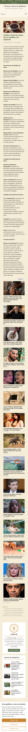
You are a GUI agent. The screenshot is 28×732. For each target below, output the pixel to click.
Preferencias (14, 724)
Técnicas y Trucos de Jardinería (15, 6)
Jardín (6, 607)
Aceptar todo (14, 720)
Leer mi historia (14, 650)
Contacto (10, 0)
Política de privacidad (20, 0)
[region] (14, 717)
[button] (26, 14)
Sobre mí (4, 0)
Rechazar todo (14, 728)
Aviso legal (14, 2)
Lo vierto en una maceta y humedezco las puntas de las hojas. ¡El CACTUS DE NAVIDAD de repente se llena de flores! (13, 614)
